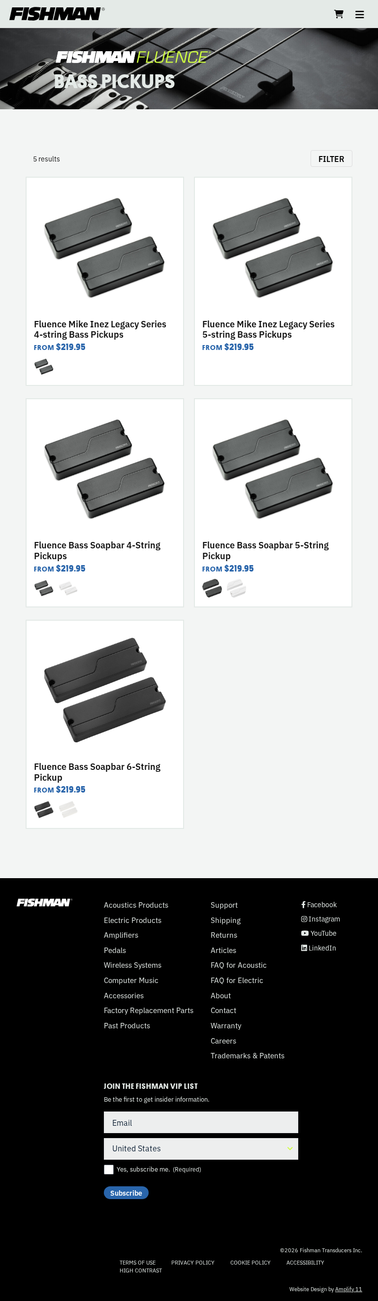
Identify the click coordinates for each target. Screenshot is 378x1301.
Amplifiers (121, 935)
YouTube (319, 933)
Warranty (226, 1025)
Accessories (124, 995)
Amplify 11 (348, 1289)
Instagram (320, 918)
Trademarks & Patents (247, 1055)
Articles (223, 950)
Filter (331, 158)
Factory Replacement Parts (148, 1010)
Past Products (127, 1025)
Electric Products (132, 920)
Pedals (115, 950)
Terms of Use (138, 1262)
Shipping (226, 920)
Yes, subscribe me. (159, 1169)
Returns (224, 935)
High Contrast (141, 1270)
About (221, 995)
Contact (223, 1010)
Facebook (319, 904)
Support (224, 905)
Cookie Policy (250, 1262)
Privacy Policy (193, 1262)
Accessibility (305, 1262)
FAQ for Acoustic (239, 965)
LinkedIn (318, 947)
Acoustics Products (136, 905)
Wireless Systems (132, 965)
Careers (223, 1041)
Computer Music (131, 980)
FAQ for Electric (237, 980)
